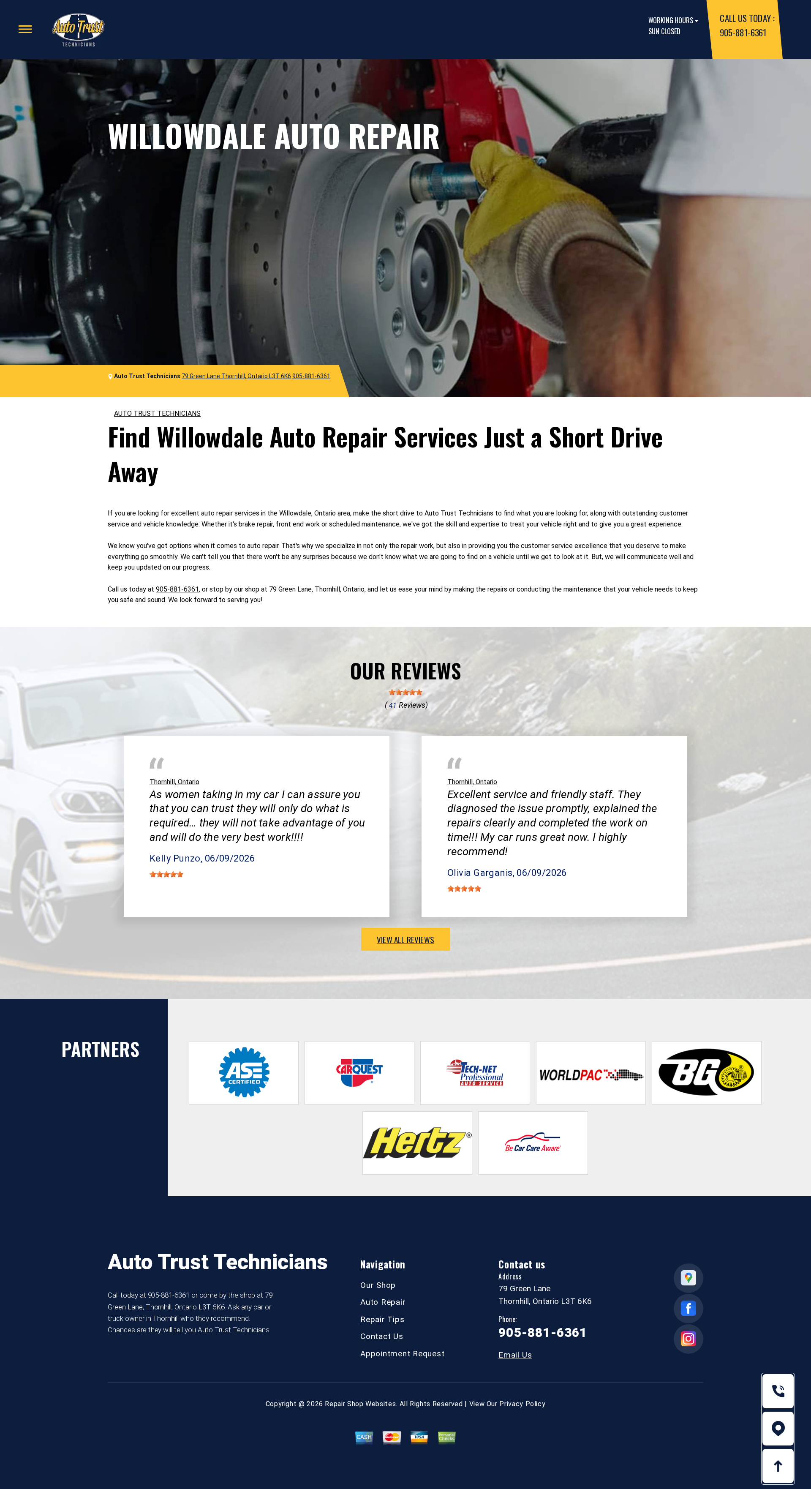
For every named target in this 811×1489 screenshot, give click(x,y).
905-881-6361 (743, 32)
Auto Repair (383, 1302)
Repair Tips (382, 1319)
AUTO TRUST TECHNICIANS (157, 413)
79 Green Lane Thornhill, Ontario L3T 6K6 (236, 376)
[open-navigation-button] (25, 29)
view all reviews (405, 939)
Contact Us (381, 1336)
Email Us (515, 1355)
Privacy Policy (522, 1404)
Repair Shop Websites (360, 1404)
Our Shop (378, 1285)
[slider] (405, 692)
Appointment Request (402, 1353)
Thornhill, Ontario (174, 782)
